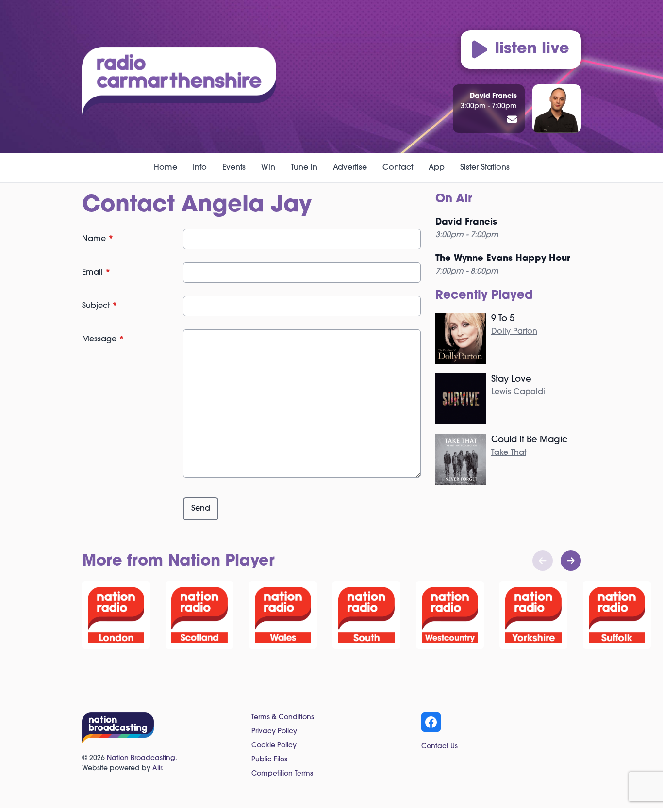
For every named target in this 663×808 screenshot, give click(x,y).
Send (200, 509)
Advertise (350, 168)
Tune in (304, 168)
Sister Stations (485, 168)
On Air (453, 199)
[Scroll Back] (542, 560)
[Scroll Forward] (571, 560)
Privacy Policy (274, 731)
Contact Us (439, 746)
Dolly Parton (514, 332)
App (437, 168)
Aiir (157, 768)
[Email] (512, 120)
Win (268, 168)
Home (165, 168)
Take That (508, 453)
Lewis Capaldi (518, 392)
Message (103, 339)
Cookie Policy (274, 745)
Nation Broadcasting (141, 758)
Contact (397, 168)
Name (98, 239)
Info (200, 168)
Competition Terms (282, 773)
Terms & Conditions (282, 717)
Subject (99, 306)
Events (234, 168)
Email (96, 272)
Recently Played (484, 296)
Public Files (269, 759)
